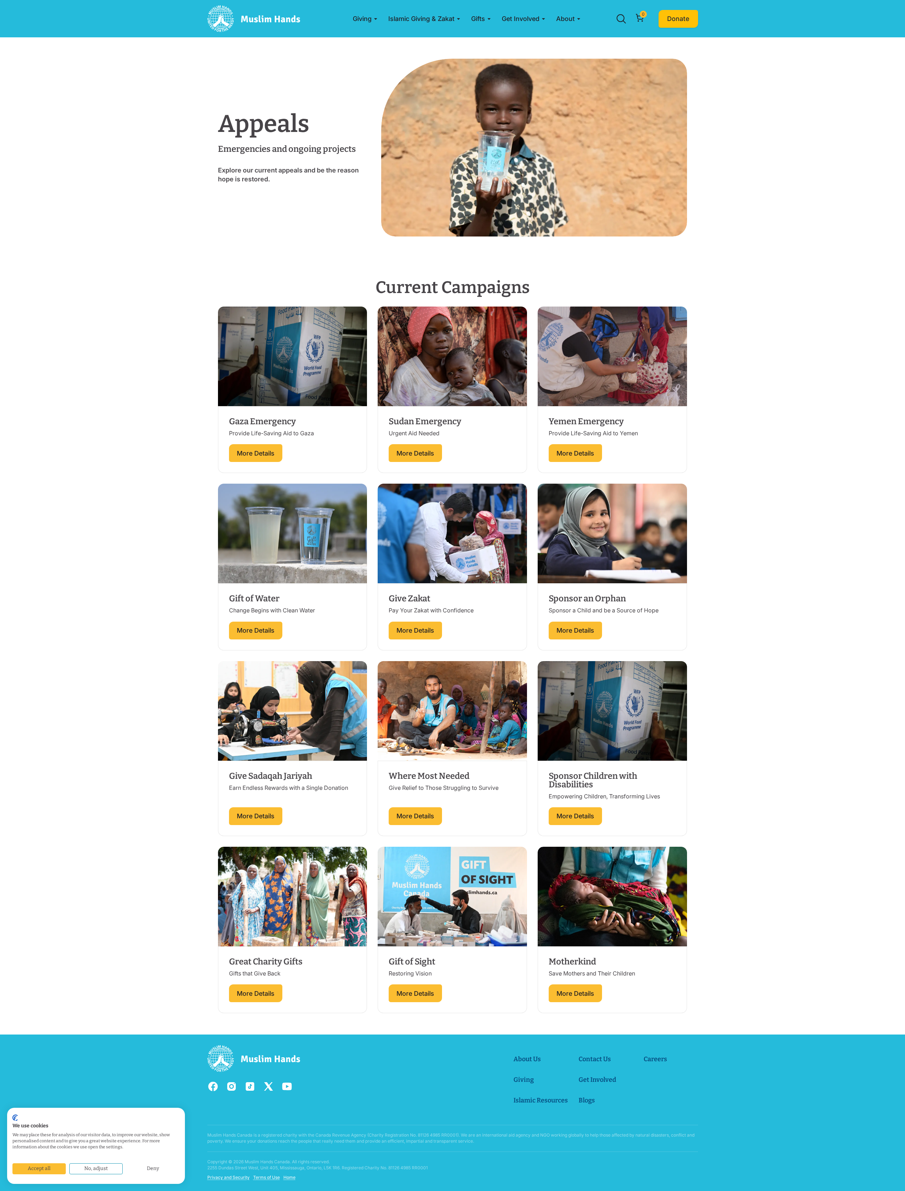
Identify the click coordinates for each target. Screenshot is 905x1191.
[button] (365, 19)
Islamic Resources (540, 1100)
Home (289, 1177)
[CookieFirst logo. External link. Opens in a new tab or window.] (15, 1118)
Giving (523, 1080)
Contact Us (595, 1059)
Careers (655, 1059)
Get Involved (597, 1080)
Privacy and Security (228, 1177)
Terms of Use (266, 1177)
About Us (527, 1059)
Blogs (587, 1100)
